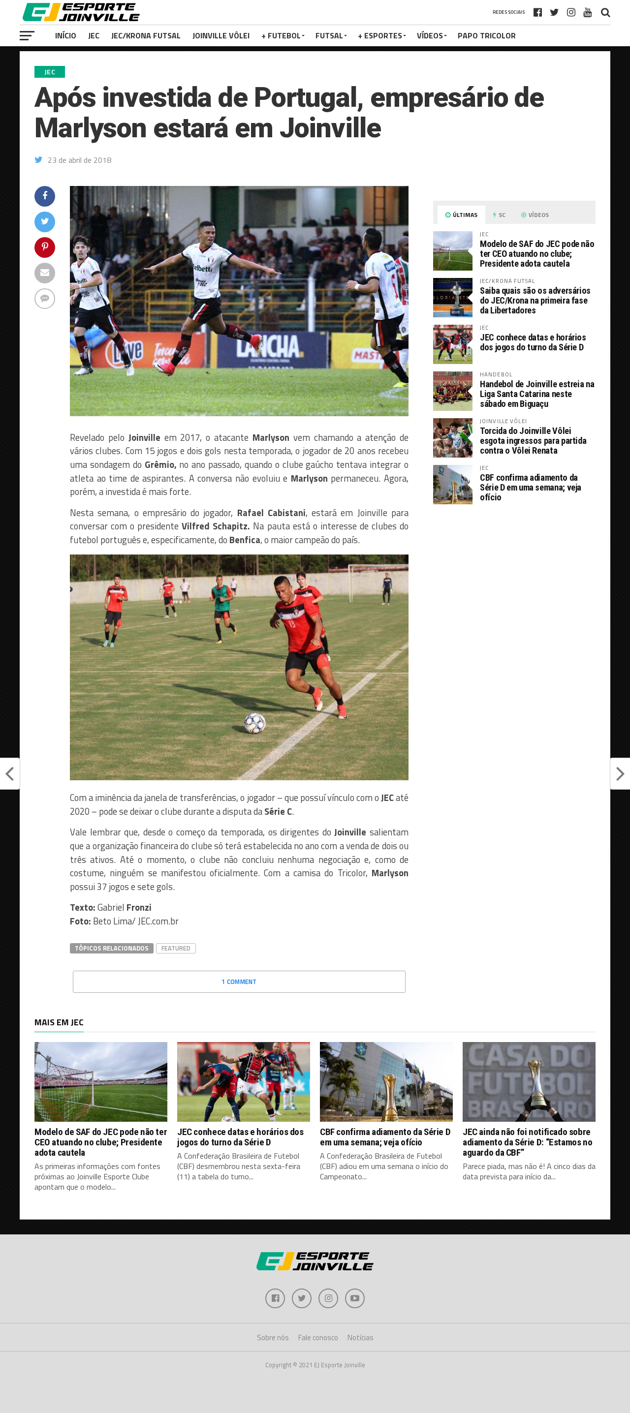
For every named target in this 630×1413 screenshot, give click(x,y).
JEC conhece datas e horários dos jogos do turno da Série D (533, 342)
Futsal (329, 35)
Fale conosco (318, 1337)
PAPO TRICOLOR (487, 35)
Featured (175, 948)
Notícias (360, 1337)
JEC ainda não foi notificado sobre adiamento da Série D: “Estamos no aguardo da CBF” (527, 1142)
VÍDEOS (430, 35)
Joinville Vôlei (221, 35)
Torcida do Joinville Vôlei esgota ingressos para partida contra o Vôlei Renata (533, 441)
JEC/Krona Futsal (146, 35)
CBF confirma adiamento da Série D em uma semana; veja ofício (530, 487)
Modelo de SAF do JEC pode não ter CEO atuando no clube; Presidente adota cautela (537, 254)
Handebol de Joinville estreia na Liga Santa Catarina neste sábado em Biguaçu (537, 394)
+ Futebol (281, 35)
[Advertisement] (514, 594)
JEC (93, 35)
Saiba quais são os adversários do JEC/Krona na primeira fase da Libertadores (535, 300)
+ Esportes (380, 35)
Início (65, 35)
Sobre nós (273, 1337)
